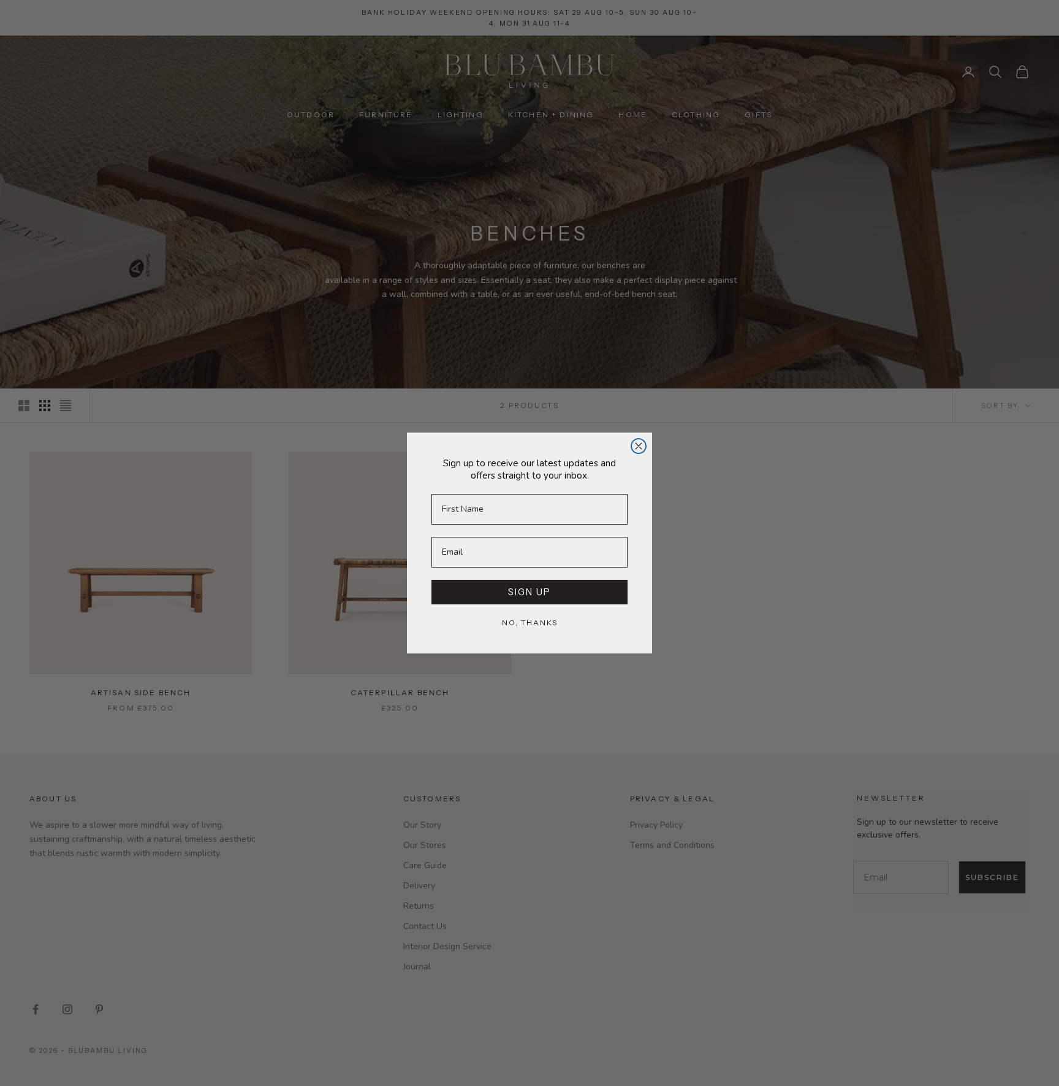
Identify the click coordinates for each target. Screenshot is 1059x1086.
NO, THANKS (530, 622)
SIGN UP (529, 592)
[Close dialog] (638, 446)
